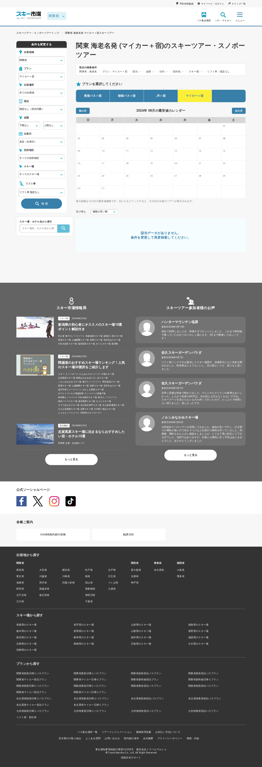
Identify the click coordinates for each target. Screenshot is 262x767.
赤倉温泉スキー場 (94, 336)
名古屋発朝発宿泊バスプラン (147, 698)
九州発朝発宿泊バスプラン (146, 711)
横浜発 (66, 570)
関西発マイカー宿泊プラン (31, 692)
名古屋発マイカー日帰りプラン (91, 704)
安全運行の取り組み (70, 738)
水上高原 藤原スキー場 (113, 405)
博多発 (180, 576)
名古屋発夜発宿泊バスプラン (204, 698)
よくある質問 (93, 738)
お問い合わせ (112, 738)
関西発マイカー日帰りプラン (90, 692)
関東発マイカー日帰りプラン (90, 679)
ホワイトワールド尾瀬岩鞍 (71, 393)
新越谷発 (44, 588)
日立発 (112, 576)
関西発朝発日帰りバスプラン (32, 685)
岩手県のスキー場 (84, 624)
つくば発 (113, 582)
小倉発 (180, 570)
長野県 (61, 443)
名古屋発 (159, 570)
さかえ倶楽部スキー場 (68, 409)
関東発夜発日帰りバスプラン (90, 673)
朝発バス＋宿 (127, 95)
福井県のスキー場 (141, 637)
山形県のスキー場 (141, 624)
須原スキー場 (86, 409)
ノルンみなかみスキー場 (69, 382)
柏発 (87, 576)
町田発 (20, 588)
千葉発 (89, 601)
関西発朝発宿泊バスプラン (203, 685)
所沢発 (43, 582)
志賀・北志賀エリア (75, 443)
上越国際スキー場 (80, 340)
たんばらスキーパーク (89, 374)
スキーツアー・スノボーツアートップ (37, 32)
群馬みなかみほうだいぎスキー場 (92, 378)
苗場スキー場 (64, 340)
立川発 (20, 601)
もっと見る (71, 459)
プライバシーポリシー (170, 738)
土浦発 (112, 588)
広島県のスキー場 (141, 643)
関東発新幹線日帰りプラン (203, 679)
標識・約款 (193, 738)
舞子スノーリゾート (75, 336)
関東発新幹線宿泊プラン (145, 679)
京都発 (135, 576)
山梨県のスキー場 (141, 631)
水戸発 (112, 570)
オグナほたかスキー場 (68, 405)
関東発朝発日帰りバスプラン (32, 673)
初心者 (61, 336)
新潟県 (115, 344)
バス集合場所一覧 (87, 732)
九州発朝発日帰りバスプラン (32, 711)
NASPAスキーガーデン (91, 413)
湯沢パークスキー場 (67, 401)
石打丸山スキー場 (112, 340)
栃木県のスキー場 (26, 631)
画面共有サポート (131, 757)
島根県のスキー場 (84, 643)
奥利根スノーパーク (67, 397)
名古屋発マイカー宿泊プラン (32, 704)
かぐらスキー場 (103, 344)
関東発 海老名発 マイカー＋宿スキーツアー (89, 32)
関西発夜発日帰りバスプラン (90, 685)
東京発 (20, 576)
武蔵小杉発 (68, 582)
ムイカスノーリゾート (68, 413)
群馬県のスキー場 (84, 631)
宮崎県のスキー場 (26, 649)
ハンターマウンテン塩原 (179, 322)
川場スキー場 (107, 374)
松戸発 (89, 570)
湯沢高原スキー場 (86, 344)
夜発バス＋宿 (93, 95)
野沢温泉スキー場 (111, 382)
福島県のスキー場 (198, 624)
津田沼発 (90, 595)
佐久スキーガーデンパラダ (181, 352)
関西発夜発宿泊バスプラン (146, 685)
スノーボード (72, 374)
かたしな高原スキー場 (93, 389)
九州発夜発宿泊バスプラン (203, 711)
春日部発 (44, 595)
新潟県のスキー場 (26, 637)
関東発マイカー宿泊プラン (31, 679)
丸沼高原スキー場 (66, 378)
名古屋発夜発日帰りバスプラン (91, 698)
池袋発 (20, 582)
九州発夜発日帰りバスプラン (90, 711)
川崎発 (66, 576)
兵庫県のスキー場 (26, 643)
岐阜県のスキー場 (84, 637)
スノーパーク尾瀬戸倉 (95, 393)
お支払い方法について (168, 732)
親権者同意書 (143, 732)
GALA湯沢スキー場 (67, 344)
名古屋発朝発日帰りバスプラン (34, 698)
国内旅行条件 (131, 738)
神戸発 (135, 582)
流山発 (89, 582)
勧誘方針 (128, 534)
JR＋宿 (161, 95)
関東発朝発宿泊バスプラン (146, 673)
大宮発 (43, 570)
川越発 (43, 576)
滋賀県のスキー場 (198, 637)
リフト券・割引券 (26, 717)
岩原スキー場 (96, 340)
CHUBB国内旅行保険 (53, 534)
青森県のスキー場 (26, 624)
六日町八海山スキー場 (104, 409)
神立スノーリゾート (107, 397)
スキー (61, 374)
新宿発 (20, 570)
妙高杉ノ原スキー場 (113, 336)
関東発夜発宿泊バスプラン (203, 673)
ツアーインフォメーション (117, 732)
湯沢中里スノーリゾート (69, 389)
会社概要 (148, 738)
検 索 (44, 203)
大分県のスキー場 (198, 643)
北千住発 (21, 595)
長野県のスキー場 (198, 631)
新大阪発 (136, 570)
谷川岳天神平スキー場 (91, 405)
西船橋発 (90, 588)
